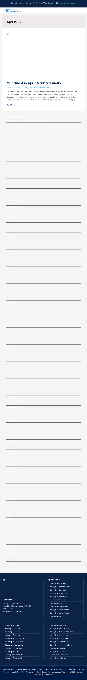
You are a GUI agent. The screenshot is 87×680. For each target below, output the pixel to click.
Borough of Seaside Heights (60, 635)
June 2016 (9, 377)
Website (65, 672)
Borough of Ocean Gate (14, 655)
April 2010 (9, 526)
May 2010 (9, 522)
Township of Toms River (59, 655)
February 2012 (11, 482)
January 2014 (10, 424)
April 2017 (9, 353)
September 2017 (12, 349)
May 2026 (9, 153)
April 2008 (9, 560)
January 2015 (10, 404)
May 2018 (9, 332)
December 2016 (11, 366)
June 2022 (9, 258)
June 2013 (9, 437)
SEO (73, 672)
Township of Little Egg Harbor (16, 638)
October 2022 (11, 251)
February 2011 (11, 512)
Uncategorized (27, 87)
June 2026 (9, 149)
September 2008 (12, 549)
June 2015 (9, 393)
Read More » (12, 105)
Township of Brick (56, 603)
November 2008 (11, 546)
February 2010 (11, 529)
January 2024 (10, 220)
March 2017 (10, 356)
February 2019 (11, 315)
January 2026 (10, 163)
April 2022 (9, 265)
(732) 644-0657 (8, 609)
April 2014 (9, 414)
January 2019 (10, 319)
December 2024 (11, 193)
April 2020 (9, 282)
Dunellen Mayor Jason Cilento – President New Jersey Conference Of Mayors (33, 131)
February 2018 (11, 339)
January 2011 (10, 515)
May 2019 (9, 305)
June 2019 (9, 302)
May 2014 (9, 410)
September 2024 (12, 200)
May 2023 (9, 237)
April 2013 (9, 444)
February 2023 (11, 244)
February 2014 (11, 421)
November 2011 (11, 492)
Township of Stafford (57, 648)
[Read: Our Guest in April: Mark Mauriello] (43, 56)
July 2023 (9, 234)
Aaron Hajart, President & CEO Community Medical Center (26, 127)
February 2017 (11, 360)
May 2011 (9, 502)
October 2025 (11, 170)
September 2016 (12, 373)
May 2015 (9, 397)
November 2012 (11, 458)
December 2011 (11, 488)
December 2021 (11, 268)
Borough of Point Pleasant (59, 628)
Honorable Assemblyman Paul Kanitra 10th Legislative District (28, 134)
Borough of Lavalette (13, 635)
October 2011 (11, 495)
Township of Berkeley (58, 600)
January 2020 (10, 292)
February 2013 (11, 451)
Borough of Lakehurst (13, 628)
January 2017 (10, 363)
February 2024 (11, 217)
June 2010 (9, 519)
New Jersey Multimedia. (43, 675)
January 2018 (10, 343)
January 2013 (10, 454)
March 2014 (10, 417)
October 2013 (11, 431)
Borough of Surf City (57, 651)
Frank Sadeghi (11, 124)
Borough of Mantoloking (14, 648)
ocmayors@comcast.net (67, 3)
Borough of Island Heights (59, 613)
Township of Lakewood (13, 632)
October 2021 (11, 271)
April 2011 (9, 505)
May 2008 (9, 556)
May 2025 (9, 180)
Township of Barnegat (58, 583)
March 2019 (10, 312)
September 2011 (12, 499)
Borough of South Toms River (61, 645)
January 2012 (10, 485)
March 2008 (10, 563)
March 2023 (10, 241)
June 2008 (9, 553)
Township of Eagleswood (59, 606)
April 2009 (9, 543)
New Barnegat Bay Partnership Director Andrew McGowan (27, 121)
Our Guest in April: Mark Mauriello (34, 83)
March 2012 (10, 478)
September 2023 (12, 231)
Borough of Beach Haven (59, 593)
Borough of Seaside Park (59, 638)
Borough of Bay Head (58, 590)
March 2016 (10, 383)
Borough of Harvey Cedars (59, 610)
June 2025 (9, 176)
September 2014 (12, 407)
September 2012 (12, 465)
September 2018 (12, 326)
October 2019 (11, 298)
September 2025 (12, 173)
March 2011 (10, 509)
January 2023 (10, 248)
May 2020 (9, 278)
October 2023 (11, 227)
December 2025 (11, 166)
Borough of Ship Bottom (59, 642)
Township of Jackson (57, 616)
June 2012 (9, 468)
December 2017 (11, 346)
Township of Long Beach (14, 642)
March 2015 (10, 400)
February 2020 (11, 288)
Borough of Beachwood (59, 596)
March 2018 (10, 336)
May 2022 (9, 261)
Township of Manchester (14, 645)
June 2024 (9, 204)
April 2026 (9, 156)
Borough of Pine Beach (13, 658)
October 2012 (11, 461)
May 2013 (9, 441)
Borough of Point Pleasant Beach (62, 632)
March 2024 (10, 214)
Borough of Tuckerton (58, 658)
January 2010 (10, 532)
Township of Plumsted (58, 625)
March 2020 (10, 285)
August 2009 (10, 536)
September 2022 (12, 254)
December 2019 (11, 295)
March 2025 (10, 187)
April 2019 (9, 309)
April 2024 (9, 210)
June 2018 (9, 329)
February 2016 (11, 387)
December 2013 (11, 427)
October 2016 (11, 370)
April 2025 (9, 183)
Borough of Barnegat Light (60, 587)
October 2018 (11, 322)
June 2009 (9, 539)
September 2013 (12, 434)
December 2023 (11, 224)
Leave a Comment (13, 87)
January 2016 (10, 390)
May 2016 (9, 380)
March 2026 (10, 160)
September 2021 (12, 275)
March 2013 (10, 448)
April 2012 (9, 475)
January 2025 (10, 190)
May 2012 (9, 471)
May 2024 (9, 207)
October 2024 (11, 197)
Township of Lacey (12, 625)
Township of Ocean (12, 651)
